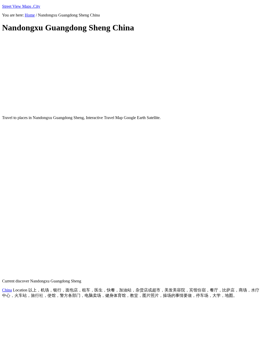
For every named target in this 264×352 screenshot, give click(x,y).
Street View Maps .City (21, 6)
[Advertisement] (127, 74)
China (7, 290)
